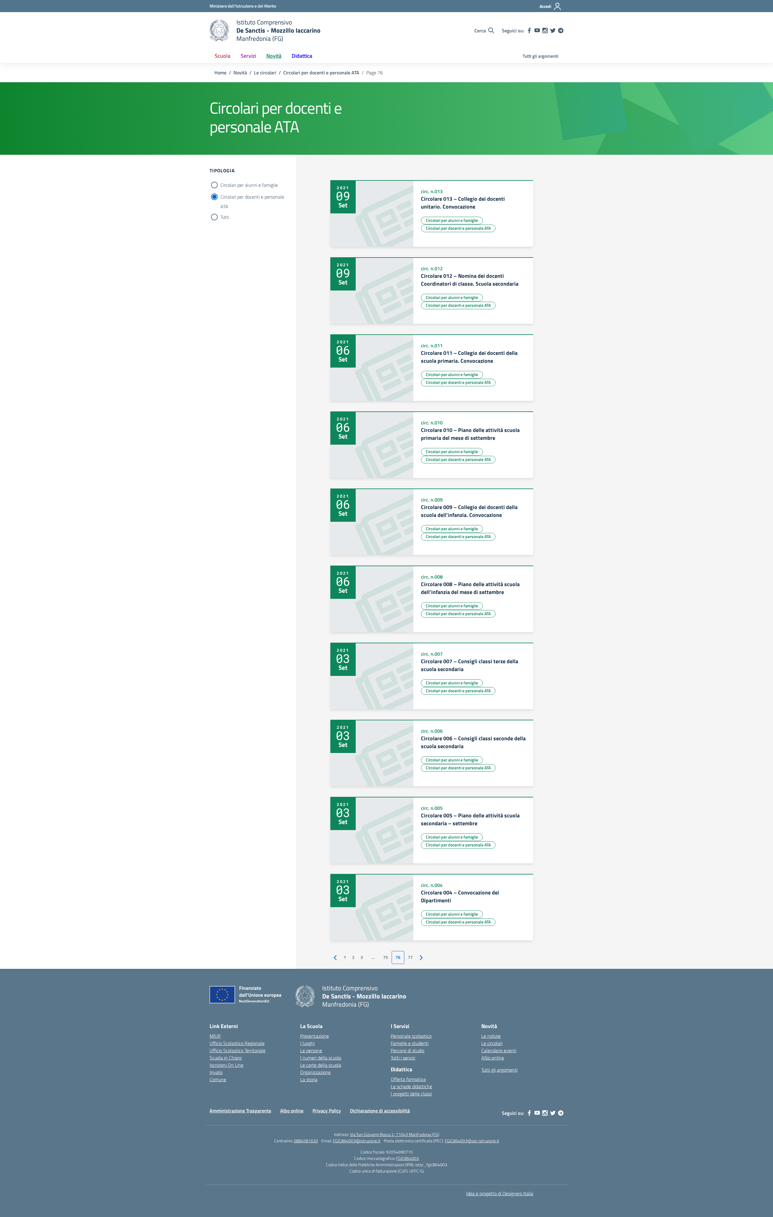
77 (410, 957)
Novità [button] (273, 56)
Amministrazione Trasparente (240, 1110)
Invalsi (216, 1072)
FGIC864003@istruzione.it (356, 1140)
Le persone (311, 1050)
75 (385, 957)
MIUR (215, 1036)
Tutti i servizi (403, 1057)
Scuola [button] (222, 56)
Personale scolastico (411, 1036)
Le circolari (491, 1043)
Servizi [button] (248, 56)
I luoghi (307, 1043)
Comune (218, 1079)
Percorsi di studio (407, 1050)
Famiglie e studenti (409, 1043)
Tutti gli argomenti (540, 56)
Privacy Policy (327, 1110)
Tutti (224, 217)
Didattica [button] (302, 56)
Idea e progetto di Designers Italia (499, 1193)
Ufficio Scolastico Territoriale (237, 1050)
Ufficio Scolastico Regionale (237, 1043)
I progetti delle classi (411, 1093)
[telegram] (560, 30)
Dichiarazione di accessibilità (380, 1110)
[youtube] (537, 30)
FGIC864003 (407, 1158)
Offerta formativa (408, 1079)
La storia (308, 1079)
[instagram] (545, 30)
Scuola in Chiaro (226, 1057)
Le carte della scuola (320, 1065)
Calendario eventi (498, 1050)
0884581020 (306, 1140)
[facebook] (529, 30)
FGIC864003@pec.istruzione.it (472, 1140)
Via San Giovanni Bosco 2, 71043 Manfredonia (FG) (394, 1134)
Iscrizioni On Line (226, 1065)
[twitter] (553, 30)
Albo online (492, 1057)
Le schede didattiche (411, 1086)
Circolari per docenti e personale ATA (252, 197)
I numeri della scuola (320, 1057)
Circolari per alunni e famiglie (249, 185)
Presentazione (314, 1036)
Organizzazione (315, 1072)
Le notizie (491, 1036)
